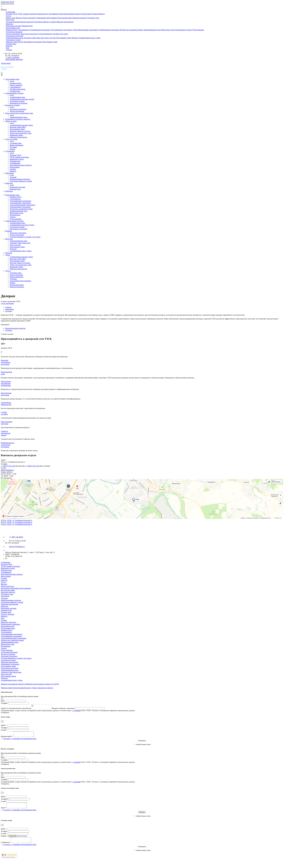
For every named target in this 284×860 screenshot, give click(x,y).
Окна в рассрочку (29, 18)
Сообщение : (6, 842)
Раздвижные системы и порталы (17, 119)
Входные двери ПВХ (18, 127)
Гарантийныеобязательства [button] (6, 404)
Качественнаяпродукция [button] (6, 394)
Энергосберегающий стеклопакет (85, 30)
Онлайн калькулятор (17, 89)
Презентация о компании (10, 624)
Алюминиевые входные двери (21, 125)
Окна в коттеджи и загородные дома (19, 113)
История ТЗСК (11, 14)
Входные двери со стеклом (20, 131)
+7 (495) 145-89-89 (12, 58)
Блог (7, 48)
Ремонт (12, 149)
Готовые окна (11, 44)
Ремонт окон (10, 18)
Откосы (189, 30)
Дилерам (9, 22)
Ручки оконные (198, 30)
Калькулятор (6, 63)
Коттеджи (9, 239)
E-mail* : (4, 730)
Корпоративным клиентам (23, 22)
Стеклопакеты (23, 30)
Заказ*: (3, 808)
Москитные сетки (168, 30)
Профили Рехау (16, 83)
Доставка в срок (93, 18)
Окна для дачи (50, 38)
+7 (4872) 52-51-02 (32, 466)
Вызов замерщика (16, 145)
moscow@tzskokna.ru (17, 547)
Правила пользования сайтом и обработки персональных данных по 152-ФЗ (30, 684)
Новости (101, 14)
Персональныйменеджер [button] (6, 423)
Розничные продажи (13, 26)
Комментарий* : (7, 736)
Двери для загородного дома (20, 133)
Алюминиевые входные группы (22, 99)
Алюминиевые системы (14, 93)
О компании (10, 12)
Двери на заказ (11, 121)
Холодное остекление (29, 34)
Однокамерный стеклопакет (40, 30)
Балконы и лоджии (12, 105)
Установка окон (16, 143)
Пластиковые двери (63, 38)
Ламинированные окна (152, 30)
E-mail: (3, 801)
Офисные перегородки (64, 22)
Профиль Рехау (11, 30)
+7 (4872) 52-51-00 (8, 466)
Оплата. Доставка (7, 614)
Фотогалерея (86, 14)
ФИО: (3, 797)
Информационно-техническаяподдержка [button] (7, 445)
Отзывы (95, 14)
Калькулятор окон (7, 626)
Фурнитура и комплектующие (131, 30)
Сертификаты (53, 14)
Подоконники (180, 30)
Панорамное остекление (33, 42)
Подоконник (5, 646)
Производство (42, 14)
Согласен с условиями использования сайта (19, 739)
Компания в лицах (17, 159)
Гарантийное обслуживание (47, 18)
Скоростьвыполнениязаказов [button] (5, 433)
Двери (7, 255)
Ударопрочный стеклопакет (109, 30)
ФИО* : (4, 725)
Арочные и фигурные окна (34, 38)
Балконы (8, 231)
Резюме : (4, 836)
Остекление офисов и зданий (45, 22)
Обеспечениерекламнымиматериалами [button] (6, 383)
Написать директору (8, 622)
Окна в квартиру (16, 85)
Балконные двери (16, 135)
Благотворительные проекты (70, 14)
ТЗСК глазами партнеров (27, 14)
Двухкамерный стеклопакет (61, 30)
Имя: (3, 701)
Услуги (8, 16)
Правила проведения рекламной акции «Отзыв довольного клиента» (27, 688)
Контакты (9, 191)
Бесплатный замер (65, 18)
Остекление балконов (14, 32)
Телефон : (4, 728)
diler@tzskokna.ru (7, 470)
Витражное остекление (18, 103)
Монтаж (19, 18)
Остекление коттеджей (14, 36)
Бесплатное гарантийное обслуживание (16, 588)
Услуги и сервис (11, 139)
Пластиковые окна (13, 28)
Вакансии (9, 24)
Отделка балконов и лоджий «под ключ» (52, 34)
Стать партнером (7, 303)
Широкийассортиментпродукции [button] (5, 362)
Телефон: (4, 703)
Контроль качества (79, 18)
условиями (76, 710)
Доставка (13, 147)
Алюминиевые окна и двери (89, 38)
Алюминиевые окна (17, 97)
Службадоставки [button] (4, 413)
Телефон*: (5, 799)
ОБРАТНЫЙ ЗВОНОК (14, 60)
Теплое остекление (13, 34)
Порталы (75, 38)
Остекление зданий (13, 40)
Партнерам (9, 173)
